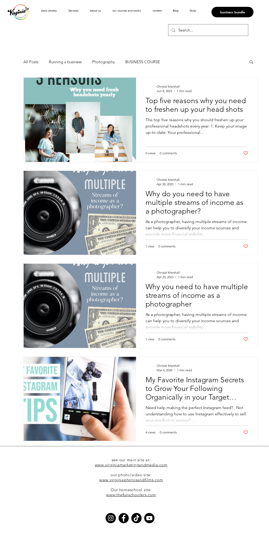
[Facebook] (123, 518)
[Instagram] (111, 518)
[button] (73, 10)
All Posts (30, 61)
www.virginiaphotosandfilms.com (131, 479)
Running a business (65, 61)
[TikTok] (136, 518)
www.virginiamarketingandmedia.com (131, 464)
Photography (103, 61)
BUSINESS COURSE (142, 61)
